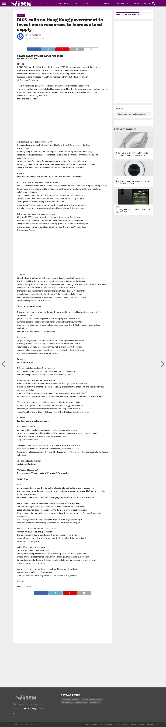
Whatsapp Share (123, 3)
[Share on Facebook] (34, 48)
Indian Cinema (81, 702)
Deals (67, 3)
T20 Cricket (95, 702)
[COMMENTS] (91, 48)
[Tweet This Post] (48, 48)
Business (108, 725)
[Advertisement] (62, 121)
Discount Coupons (94, 725)
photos (84, 699)
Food (98, 3)
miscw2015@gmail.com (34, 708)
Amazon (75, 699)
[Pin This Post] (62, 48)
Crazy (117, 725)
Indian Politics (96, 699)
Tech (58, 3)
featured (66, 699)
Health (125, 725)
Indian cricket (68, 702)
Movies (133, 725)
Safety (141, 725)
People (107, 3)
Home (41, 3)
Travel (77, 3)
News (50, 3)
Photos (87, 3)
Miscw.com (33, 35)
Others (150, 725)
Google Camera (142, 3)
